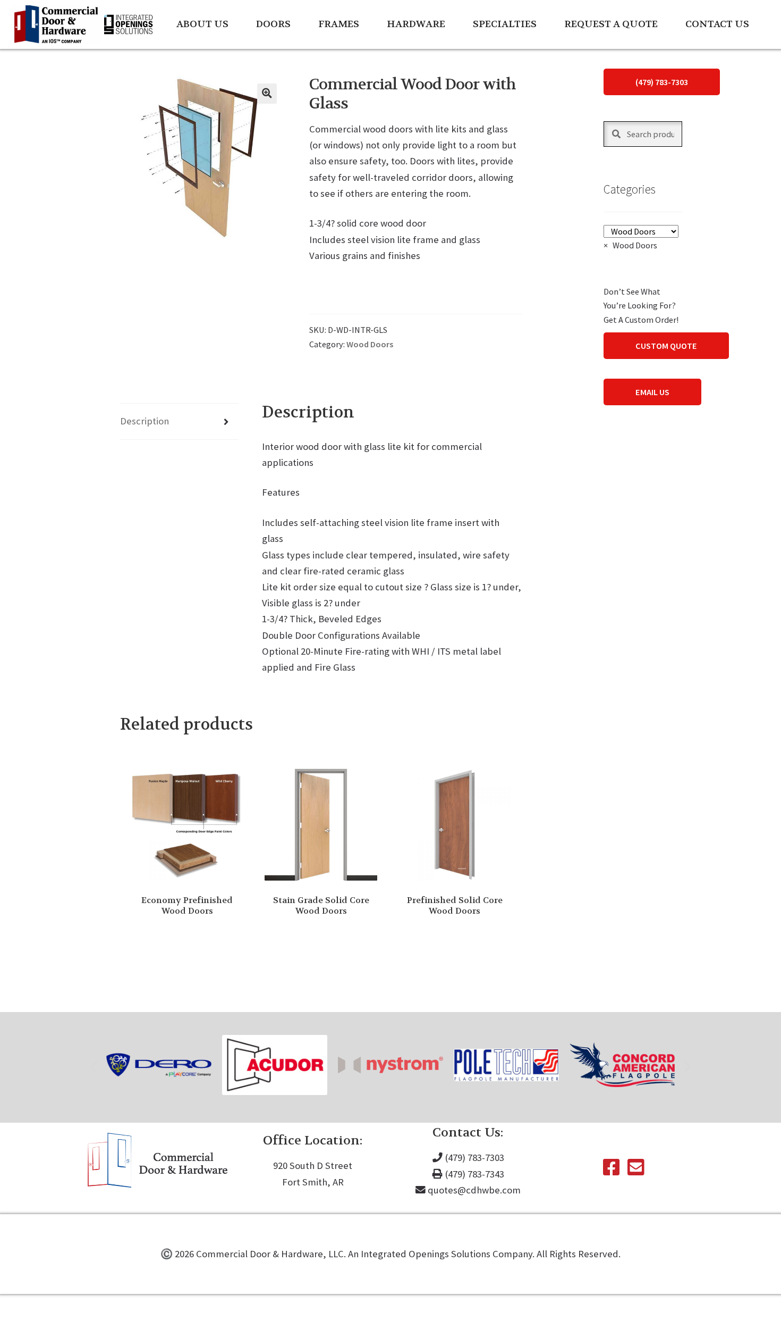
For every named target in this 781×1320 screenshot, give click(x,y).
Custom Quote (666, 345)
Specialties (505, 24)
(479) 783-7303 (661, 82)
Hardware (416, 24)
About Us (202, 24)
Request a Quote (611, 24)
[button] (267, 93)
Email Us (652, 392)
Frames (338, 24)
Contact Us (717, 24)
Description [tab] (144, 421)
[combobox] (630, 245)
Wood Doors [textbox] (630, 245)
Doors (273, 24)
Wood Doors (369, 344)
